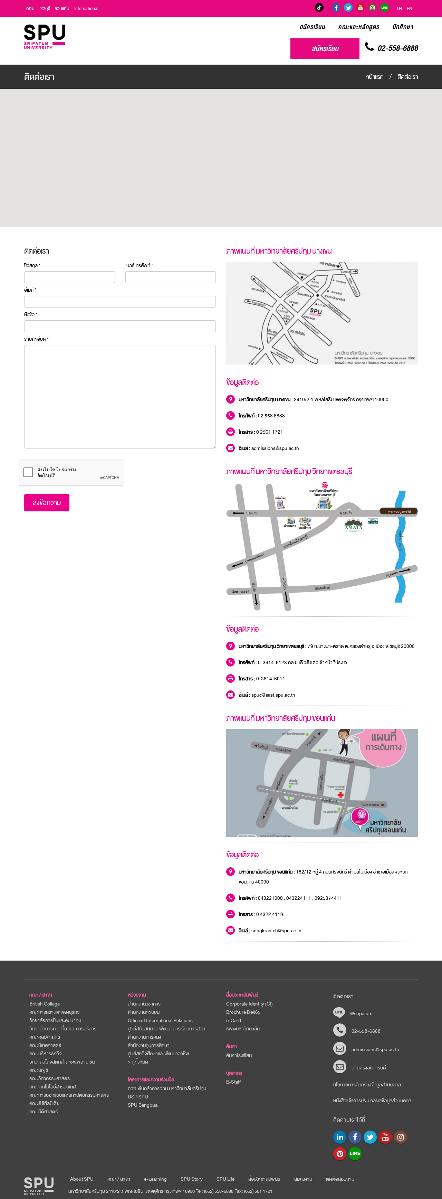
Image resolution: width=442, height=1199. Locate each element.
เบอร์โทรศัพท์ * (139, 266)
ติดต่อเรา (407, 77)
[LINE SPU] (384, 7)
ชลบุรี (45, 8)
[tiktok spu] (319, 7)
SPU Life (225, 1179)
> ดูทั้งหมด (138, 1062)
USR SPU (138, 1097)
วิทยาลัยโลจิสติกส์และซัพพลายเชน (62, 1062)
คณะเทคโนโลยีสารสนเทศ (52, 1087)
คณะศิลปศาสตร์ (44, 1037)
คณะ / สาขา (118, 1179)
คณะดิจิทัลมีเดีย (44, 1103)
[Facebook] (336, 7)
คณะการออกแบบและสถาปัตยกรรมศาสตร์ (69, 1095)
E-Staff (233, 1082)
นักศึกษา (402, 27)
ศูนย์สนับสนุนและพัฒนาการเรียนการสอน (166, 1029)
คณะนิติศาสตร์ (43, 1112)
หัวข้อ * (30, 315)
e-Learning (155, 1179)
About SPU (82, 1179)
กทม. (31, 8)
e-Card (233, 1021)
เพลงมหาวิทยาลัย (243, 1029)
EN (409, 8)
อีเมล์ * (30, 290)
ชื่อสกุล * (32, 266)
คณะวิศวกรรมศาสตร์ (49, 1079)
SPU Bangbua (142, 1105)
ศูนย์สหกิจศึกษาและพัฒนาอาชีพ (158, 1054)
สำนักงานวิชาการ (144, 1004)
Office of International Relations (160, 1021)
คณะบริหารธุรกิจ (45, 1054)
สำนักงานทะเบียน (144, 1012)
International (86, 8)
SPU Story (192, 1179)
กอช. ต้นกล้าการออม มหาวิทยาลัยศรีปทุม (167, 1089)
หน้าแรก (374, 77)
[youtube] (360, 7)
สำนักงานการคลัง (144, 1037)
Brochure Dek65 (243, 1012)
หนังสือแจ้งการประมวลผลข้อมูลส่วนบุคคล (372, 1101)
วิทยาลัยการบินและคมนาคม (55, 1021)
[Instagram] (372, 7)
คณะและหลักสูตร (358, 27)
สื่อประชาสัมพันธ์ (242, 995)
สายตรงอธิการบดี (369, 1068)
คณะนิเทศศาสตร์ (45, 1045)
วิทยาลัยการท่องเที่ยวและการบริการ (62, 1029)
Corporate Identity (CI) (249, 1004)
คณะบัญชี (38, 1070)
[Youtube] (385, 1137)
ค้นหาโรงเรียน (239, 1055)
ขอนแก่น (62, 8)
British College (44, 1004)
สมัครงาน (303, 1179)
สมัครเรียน (312, 27)
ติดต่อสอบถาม (340, 1179)
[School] (339, 1137)
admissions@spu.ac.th (375, 1050)
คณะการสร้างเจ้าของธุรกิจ (54, 1012)
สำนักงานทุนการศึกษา (149, 1045)
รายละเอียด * (36, 339)
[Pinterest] (339, 1153)
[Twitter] (348, 7)
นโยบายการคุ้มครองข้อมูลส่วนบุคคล (367, 1085)
